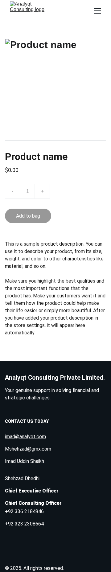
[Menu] (97, 11)
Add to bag (28, 216)
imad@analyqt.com (25, 436)
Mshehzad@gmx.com (28, 449)
